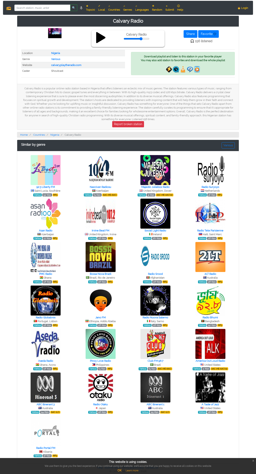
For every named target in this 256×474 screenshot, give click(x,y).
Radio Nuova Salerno (155, 317)
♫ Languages (142, 7)
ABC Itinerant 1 (155, 404)
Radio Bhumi (210, 317)
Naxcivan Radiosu (100, 186)
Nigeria (55, 53)
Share (190, 34)
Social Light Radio (155, 230)
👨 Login (242, 7)
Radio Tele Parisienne (210, 230)
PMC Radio (45, 273)
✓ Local (101, 7)
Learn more (132, 470)
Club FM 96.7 (155, 360)
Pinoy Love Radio (100, 360)
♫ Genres (127, 7)
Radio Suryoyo (210, 186)
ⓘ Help (180, 7)
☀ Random (157, 7)
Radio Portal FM (45, 447)
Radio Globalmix (46, 317)
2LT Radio (210, 273)
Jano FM (100, 317)
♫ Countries (114, 7)
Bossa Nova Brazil (100, 273)
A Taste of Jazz (210, 404)
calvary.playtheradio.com (66, 65)
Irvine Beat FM (100, 230)
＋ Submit (169, 7)
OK (120, 470)
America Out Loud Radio (210, 360)
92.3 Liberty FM (45, 186)
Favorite (207, 34)
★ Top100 (90, 7)
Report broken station (128, 124)
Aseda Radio (45, 360)
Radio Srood (155, 273)
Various (55, 59)
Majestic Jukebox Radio (155, 186)
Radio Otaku (100, 404)
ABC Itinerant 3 (46, 404)
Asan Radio (45, 230)
